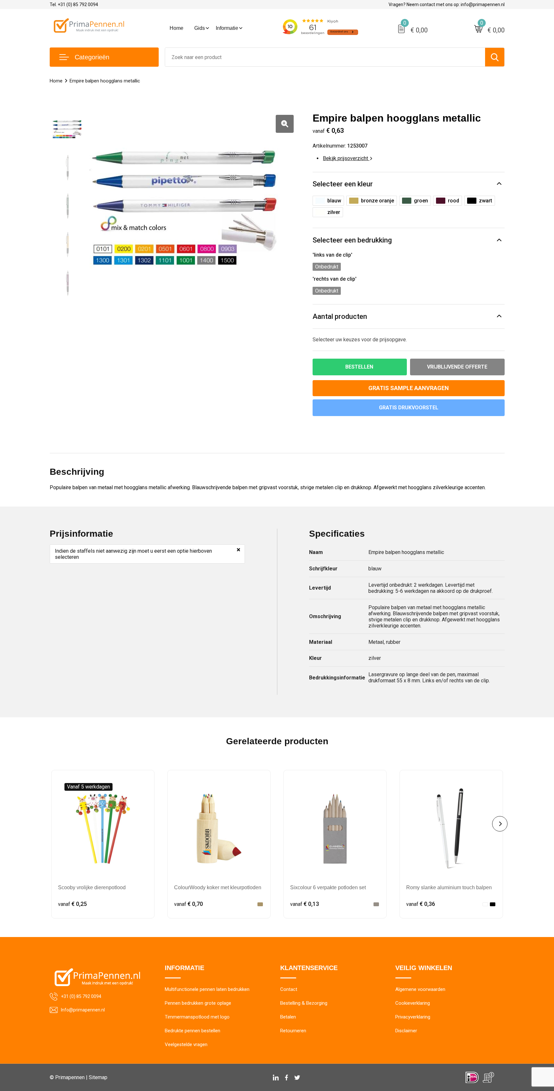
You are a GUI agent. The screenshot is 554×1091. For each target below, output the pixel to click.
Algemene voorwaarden (420, 989)
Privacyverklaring (412, 1017)
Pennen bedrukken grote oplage (198, 1003)
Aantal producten (340, 316)
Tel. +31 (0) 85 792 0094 (74, 4)
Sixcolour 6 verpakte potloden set (328, 887)
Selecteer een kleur (343, 184)
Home (176, 28)
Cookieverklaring (412, 1003)
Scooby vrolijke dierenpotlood (92, 887)
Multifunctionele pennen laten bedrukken (207, 989)
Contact (288, 989)
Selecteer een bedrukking (352, 240)
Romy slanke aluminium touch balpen (449, 887)
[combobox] (325, 57)
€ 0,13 (304, 903)
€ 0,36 (420, 903)
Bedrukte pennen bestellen (192, 1031)
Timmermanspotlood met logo (197, 1017)
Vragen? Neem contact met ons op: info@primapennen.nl (447, 4)
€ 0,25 (72, 903)
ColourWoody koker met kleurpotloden (217, 887)
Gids (199, 28)
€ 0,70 (188, 903)
